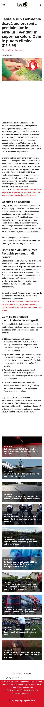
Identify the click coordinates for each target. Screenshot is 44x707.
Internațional (19, 50)
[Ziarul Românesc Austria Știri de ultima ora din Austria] (22, 5)
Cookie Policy (17, 678)
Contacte (28, 673)
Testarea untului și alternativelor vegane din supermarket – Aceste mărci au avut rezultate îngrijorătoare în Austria (22, 192)
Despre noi (16, 673)
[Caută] (40, 5)
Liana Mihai (9, 50)
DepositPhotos (29, 701)
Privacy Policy (7, 678)
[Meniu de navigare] (4, 5)
